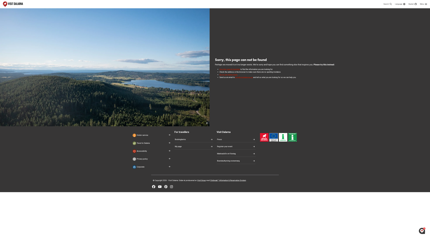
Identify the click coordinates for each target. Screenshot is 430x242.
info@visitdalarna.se (244, 77)
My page (178, 146)
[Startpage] (13, 4)
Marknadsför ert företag (226, 154)
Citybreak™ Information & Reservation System (228, 180)
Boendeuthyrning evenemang (228, 161)
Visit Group (201, 180)
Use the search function (229, 69)
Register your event (224, 146)
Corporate (140, 167)
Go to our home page (228, 75)
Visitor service (142, 135)
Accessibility (141, 151)
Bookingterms (180, 139)
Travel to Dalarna (143, 143)
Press (219, 139)
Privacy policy (142, 159)
